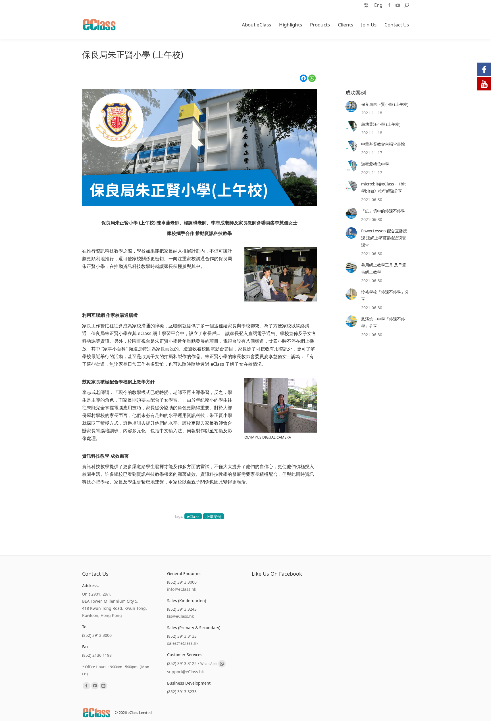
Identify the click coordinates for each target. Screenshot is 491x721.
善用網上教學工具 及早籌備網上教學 (383, 268)
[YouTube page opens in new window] (397, 5)
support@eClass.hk (185, 671)
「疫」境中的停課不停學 (383, 211)
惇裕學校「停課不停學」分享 (385, 295)
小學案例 (213, 516)
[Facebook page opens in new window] (389, 5)
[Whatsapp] (222, 664)
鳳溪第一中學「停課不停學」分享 (383, 322)
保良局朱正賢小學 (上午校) (384, 104)
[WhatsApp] (312, 78)
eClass (193, 516)
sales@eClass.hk (182, 643)
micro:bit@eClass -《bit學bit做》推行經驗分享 (383, 187)
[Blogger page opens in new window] (103, 685)
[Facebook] (303, 78)
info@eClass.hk (181, 589)
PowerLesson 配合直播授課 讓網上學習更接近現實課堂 (384, 238)
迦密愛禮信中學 (375, 164)
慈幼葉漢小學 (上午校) (380, 124)
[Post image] (351, 106)
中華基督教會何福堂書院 (383, 144)
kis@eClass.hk (180, 616)
